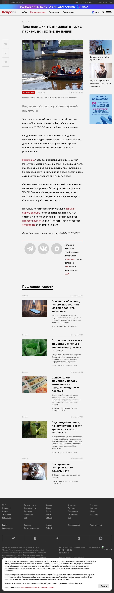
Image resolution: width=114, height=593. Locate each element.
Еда (69, 517)
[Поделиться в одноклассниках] (5, 53)
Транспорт (94, 505)
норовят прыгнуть (32, 220)
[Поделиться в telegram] (5, 62)
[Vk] (13, 538)
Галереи (27, 525)
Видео (4, 525)
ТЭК (25, 517)
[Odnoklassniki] (35, 538)
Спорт (48, 511)
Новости (32, 22)
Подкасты (28, 511)
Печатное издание (31, 528)
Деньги (5, 511)
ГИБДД (49, 528)
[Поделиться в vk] (5, 44)
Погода (49, 517)
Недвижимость (30, 508)
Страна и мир (73, 514)
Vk (67, 266)
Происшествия (37, 12)
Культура (93, 508)
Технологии (28, 514)
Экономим (72, 505)
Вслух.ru (9, 12)
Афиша (92, 511)
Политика (71, 508)
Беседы (49, 505)
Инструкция (6, 517)
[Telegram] (57, 538)
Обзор (48, 508)
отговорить (28, 224)
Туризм (48, 514)
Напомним (28, 160)
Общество (54, 12)
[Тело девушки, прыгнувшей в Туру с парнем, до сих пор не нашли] (52, 65)
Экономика (68, 12)
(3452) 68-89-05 (65, 550)
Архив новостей (96, 525)
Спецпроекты (7, 528)
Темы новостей (74, 525)
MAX (67, 274)
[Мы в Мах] (95, 12)
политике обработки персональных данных (37, 587)
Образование (73, 511)
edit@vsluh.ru (64, 552)
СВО (24, 12)
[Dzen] (79, 538)
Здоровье (94, 514)
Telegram (70, 259)
